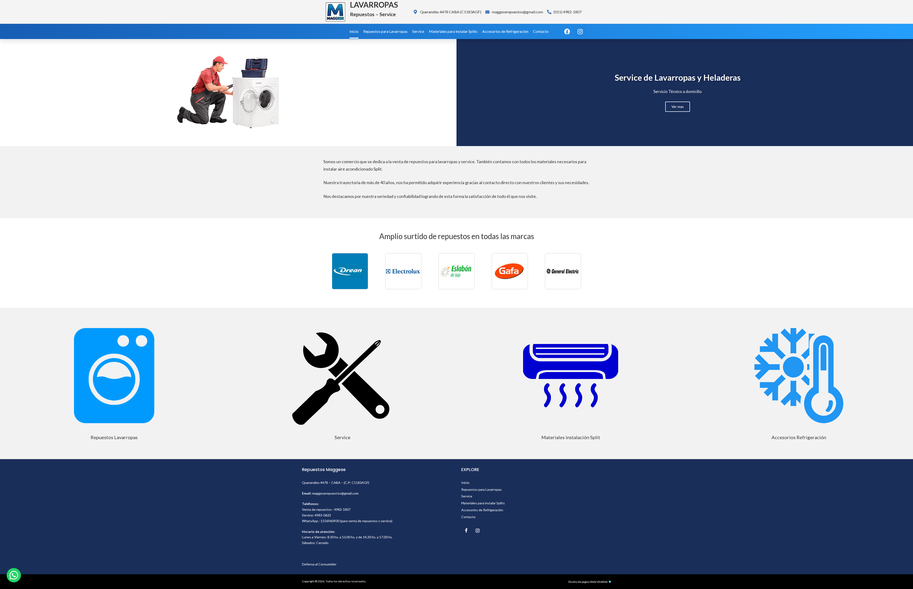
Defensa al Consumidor (319, 564)
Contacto (541, 31)
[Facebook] (567, 31)
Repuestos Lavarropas (114, 437)
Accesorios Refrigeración (799, 437)
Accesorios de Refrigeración (505, 31)
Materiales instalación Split (570, 437)
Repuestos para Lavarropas (385, 31)
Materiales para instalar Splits (453, 31)
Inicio (354, 31)
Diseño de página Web (582, 582)
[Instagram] (580, 31)
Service (418, 31)
